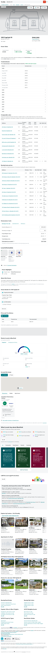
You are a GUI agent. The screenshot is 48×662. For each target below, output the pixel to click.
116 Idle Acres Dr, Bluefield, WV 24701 (10, 195)
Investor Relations (29, 643)
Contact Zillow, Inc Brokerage (6, 636)
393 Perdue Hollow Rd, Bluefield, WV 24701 (11, 176)
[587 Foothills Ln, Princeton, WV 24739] (35, 584)
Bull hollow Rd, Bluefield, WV (8, 153)
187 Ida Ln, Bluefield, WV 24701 (8, 188)
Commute (28, 445)
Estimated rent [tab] (15, 223)
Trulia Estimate (6, 63)
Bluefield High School (30, 502)
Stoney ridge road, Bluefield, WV (8, 134)
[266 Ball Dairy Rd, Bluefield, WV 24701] (21, 584)
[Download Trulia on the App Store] (7, 639)
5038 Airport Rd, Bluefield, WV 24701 (9, 199)
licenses (32, 630)
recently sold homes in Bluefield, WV (15, 498)
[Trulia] (2, 639)
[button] (44, 2)
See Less (4, 308)
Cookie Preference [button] (13, 644)
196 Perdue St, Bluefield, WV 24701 (9, 184)
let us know (4, 648)
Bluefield (17, 4)
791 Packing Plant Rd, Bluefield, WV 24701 (10, 207)
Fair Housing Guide (16, 643)
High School (17, 393)
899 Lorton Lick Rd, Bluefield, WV (9, 142)
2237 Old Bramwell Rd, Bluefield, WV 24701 (11, 214)
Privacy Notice (3, 644)
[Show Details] (45, 68)
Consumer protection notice (19, 634)
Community (8, 445)
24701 (22, 4)
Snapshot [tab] (4, 342)
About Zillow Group (9, 643)
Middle (11, 393)
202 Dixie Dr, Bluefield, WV (7, 127)
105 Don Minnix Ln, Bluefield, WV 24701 (10, 211)
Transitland (15, 627)
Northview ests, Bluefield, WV (8, 157)
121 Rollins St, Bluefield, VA (7, 161)
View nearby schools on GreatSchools (11, 420)
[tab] (4, 316)
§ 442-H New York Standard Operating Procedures (8, 632)
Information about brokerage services (8, 634)
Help (44, 643)
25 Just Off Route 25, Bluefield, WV (9, 138)
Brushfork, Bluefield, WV (7, 130)
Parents (22, 445)
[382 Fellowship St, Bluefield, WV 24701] (7, 584)
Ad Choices (7, 644)
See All (4, 439)
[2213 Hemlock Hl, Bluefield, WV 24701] (35, 563)
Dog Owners (15, 445)
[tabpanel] (24, 235)
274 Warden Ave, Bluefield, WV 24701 (10, 203)
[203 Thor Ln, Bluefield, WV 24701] (7, 522)
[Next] (46, 525)
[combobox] (26, 2)
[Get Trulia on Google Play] (16, 639)
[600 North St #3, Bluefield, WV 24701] (35, 543)
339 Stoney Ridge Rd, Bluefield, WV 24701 (11, 180)
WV (14, 4)
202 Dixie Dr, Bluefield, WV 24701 (9, 192)
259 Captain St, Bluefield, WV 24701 (9, 173)
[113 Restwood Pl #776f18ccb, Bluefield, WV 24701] (7, 543)
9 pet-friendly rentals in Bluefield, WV (10, 515)
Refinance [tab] (23, 223)
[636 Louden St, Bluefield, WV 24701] (35, 522)
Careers (21, 643)
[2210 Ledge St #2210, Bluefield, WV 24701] (21, 522)
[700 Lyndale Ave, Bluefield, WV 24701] (21, 563)
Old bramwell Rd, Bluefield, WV (8, 146)
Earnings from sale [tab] (6, 223)
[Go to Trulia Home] (3, 1)
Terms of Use (34, 643)
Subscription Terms (40, 643)
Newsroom (24, 643)
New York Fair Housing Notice (5, 633)
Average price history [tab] (12, 342)
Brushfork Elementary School (19, 503)
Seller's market (24, 353)
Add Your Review (24, 469)
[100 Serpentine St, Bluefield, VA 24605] (7, 563)
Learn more (44, 422)
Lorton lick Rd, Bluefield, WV (8, 149)
